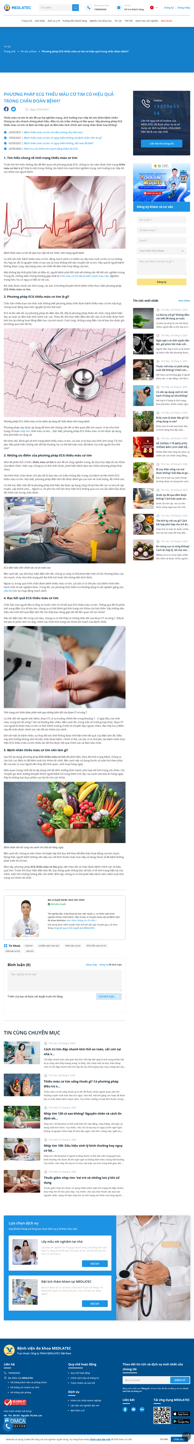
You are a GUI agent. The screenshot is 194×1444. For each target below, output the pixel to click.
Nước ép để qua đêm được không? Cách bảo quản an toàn (171, 498)
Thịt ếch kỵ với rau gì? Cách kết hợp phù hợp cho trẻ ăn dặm (171, 524)
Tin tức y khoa (28, 51)
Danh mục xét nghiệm (146, 20)
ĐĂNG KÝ (180, 1380)
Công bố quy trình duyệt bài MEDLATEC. (74, 928)
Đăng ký (169, 7)
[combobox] (161, 251)
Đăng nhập (184, 7)
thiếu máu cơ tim (72, 945)
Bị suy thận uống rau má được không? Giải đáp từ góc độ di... (172, 473)
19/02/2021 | (55, 137)
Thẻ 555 (129, 20)
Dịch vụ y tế (54, 20)
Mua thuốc (166, 20)
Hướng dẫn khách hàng (75, 20)
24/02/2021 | (46, 132)
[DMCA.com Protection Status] (15, 1422)
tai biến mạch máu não (95, 276)
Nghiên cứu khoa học (101, 20)
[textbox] (161, 251)
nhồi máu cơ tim (69, 276)
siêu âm (8, 590)
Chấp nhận (179, 1439)
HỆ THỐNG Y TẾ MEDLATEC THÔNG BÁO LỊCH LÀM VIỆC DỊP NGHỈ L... (172, 447)
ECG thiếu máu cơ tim (96, 945)
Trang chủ (9, 51)
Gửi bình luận (106, 996)
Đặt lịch (95, 1263)
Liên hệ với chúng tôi (162, 143)
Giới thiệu (40, 20)
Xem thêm (184, 300)
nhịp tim (25, 431)
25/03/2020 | (43, 148)
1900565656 (14, 1372)
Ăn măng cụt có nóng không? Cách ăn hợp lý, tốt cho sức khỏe (172, 550)
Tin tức (118, 20)
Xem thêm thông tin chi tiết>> (82, 920)
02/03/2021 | (51, 143)
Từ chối (164, 1439)
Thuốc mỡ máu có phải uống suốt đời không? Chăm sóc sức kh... (172, 370)
